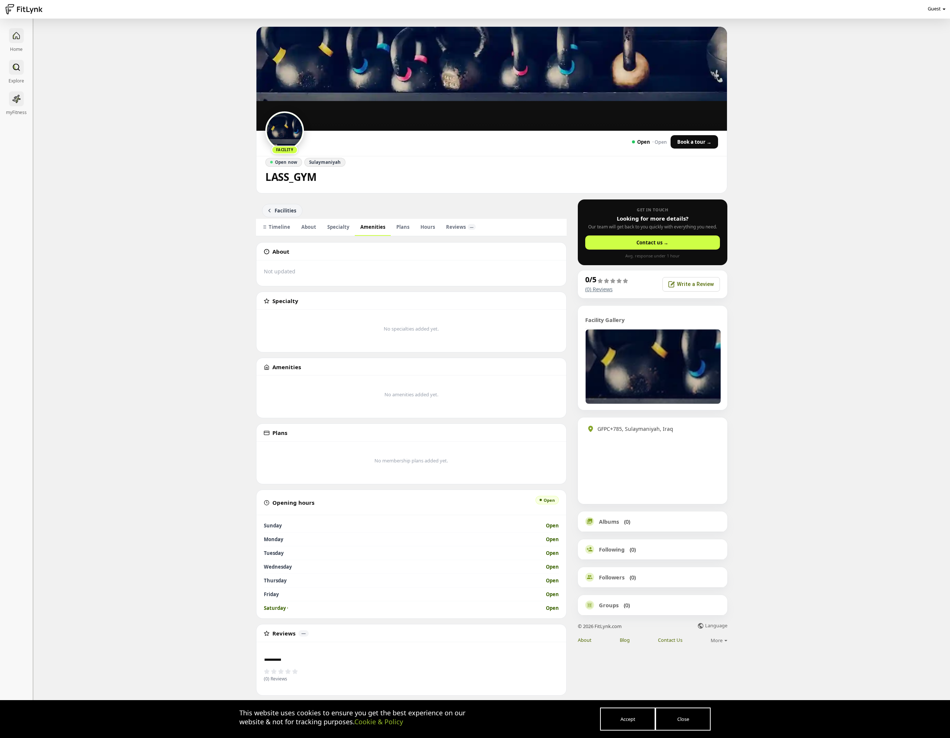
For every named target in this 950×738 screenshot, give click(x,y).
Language (715, 626)
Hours (427, 227)
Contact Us (670, 640)
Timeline (279, 227)
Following (612, 549)
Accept (627, 719)
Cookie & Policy (378, 721)
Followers (612, 577)
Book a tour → (694, 142)
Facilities (285, 210)
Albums (609, 521)
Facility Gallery (605, 320)
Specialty (338, 227)
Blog (625, 640)
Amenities (372, 227)
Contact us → (652, 242)
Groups (609, 605)
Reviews (460, 227)
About (308, 227)
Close (683, 719)
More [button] (717, 640)
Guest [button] (934, 8)
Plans (402, 227)
